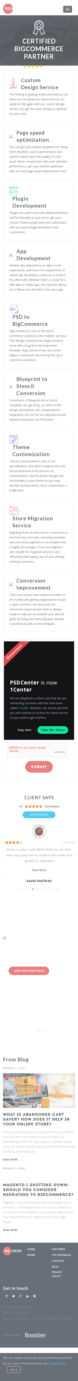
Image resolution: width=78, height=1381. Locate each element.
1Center (23, 708)
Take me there (53, 730)
